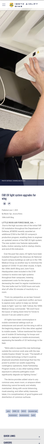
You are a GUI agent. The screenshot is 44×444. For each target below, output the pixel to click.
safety (8, 411)
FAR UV (24, 411)
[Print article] (4, 203)
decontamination (24, 415)
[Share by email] (9, 203)
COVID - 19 (16, 411)
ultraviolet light (33, 411)
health (33, 415)
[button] (4, 5)
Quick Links (9, 436)
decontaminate (13, 415)
